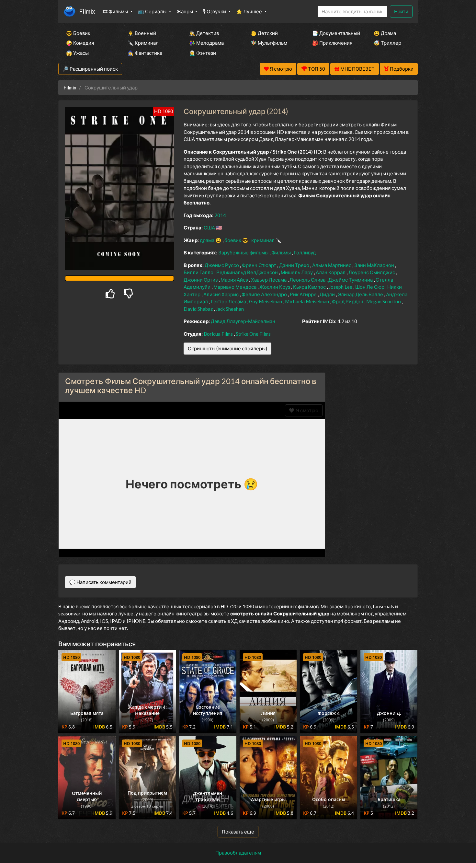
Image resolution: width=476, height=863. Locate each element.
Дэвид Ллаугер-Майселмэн (243, 321)
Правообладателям (238, 853)
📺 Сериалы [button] (152, 11)
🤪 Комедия (80, 43)
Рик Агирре (304, 294)
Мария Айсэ (235, 280)
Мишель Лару (297, 272)
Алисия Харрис (221, 294)
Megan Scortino (384, 301)
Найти (401, 11)
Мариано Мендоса (235, 287)
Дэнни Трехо (294, 265)
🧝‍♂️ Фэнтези (202, 53)
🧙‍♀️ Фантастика (145, 53)
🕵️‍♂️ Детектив (204, 33)
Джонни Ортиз (201, 280)
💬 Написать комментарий (100, 582)
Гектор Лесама (229, 301)
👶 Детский (264, 33)
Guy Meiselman (266, 301)
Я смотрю (306, 410)
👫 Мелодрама (206, 43)
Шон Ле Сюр (370, 287)
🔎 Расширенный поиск (90, 69)
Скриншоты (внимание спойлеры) (227, 348)
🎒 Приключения (332, 43)
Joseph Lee (341, 287)
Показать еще (238, 831)
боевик (233, 240)
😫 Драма (385, 33)
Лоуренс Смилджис (372, 272)
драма (207, 240)
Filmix (87, 11)
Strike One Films (253, 334)
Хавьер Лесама (269, 280)
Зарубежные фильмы (243, 252)
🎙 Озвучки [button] (215, 11)
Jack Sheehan (230, 309)
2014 (220, 215)
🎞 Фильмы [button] (116, 11)
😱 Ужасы (77, 53)
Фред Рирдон (348, 301)
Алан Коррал (331, 272)
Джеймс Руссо (222, 265)
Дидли (328, 294)
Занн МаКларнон (374, 265)
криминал (263, 240)
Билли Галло (199, 272)
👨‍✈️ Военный (142, 33)
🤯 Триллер (387, 43)
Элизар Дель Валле (361, 294)
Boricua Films (219, 334)
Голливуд (305, 252)
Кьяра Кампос (310, 287)
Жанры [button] (185, 11)
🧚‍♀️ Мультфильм (269, 43)
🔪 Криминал (143, 43)
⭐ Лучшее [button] (249, 11)
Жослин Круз (275, 287)
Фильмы (281, 252)
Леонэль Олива (307, 280)
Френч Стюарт (259, 265)
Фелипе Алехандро (265, 294)
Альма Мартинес (332, 265)
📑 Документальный (334, 33)
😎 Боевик (78, 33)
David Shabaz (199, 309)
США (210, 227)
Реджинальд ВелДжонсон (247, 272)
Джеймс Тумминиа (351, 280)
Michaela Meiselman (307, 301)
